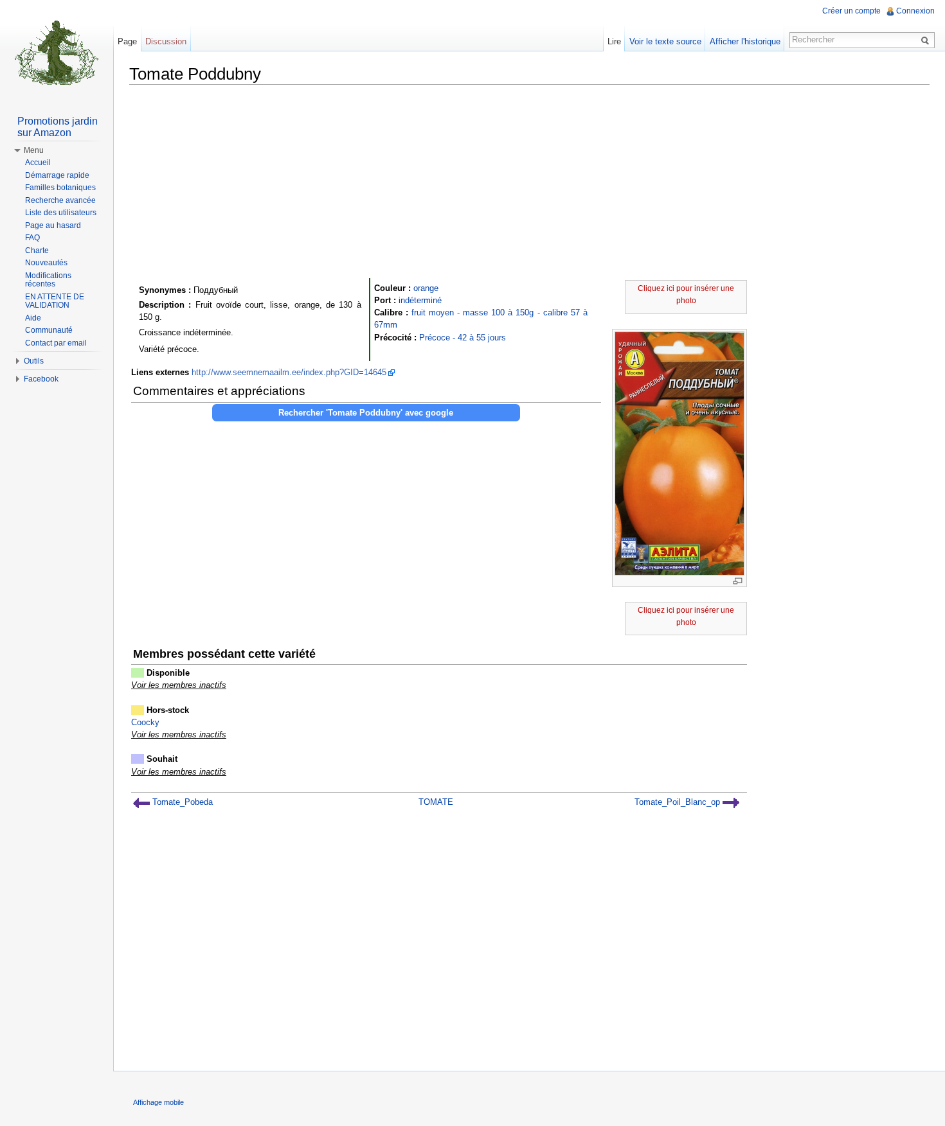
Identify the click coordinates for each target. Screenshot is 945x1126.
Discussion (165, 41)
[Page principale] (56, 51)
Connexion (915, 10)
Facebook (41, 378)
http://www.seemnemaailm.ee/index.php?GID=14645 (289, 372)
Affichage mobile (158, 1102)
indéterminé (420, 300)
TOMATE (436, 802)
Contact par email (56, 343)
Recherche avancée (60, 200)
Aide (33, 317)
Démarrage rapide (57, 175)
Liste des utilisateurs (60, 212)
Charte (37, 250)
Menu (34, 150)
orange (425, 288)
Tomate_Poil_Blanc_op (678, 802)
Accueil (38, 162)
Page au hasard (53, 225)
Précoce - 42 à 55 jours (462, 337)
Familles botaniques (60, 187)
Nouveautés (46, 262)
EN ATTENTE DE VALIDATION (54, 301)
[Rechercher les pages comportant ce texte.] (927, 40)
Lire (614, 41)
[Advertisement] (529, 184)
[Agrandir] (737, 581)
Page (127, 41)
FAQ (32, 237)
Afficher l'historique (745, 41)
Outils (34, 360)
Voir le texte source (665, 41)
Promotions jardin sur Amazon (57, 127)
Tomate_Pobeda (181, 802)
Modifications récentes (48, 280)
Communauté (49, 330)
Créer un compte (851, 10)
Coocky (145, 722)
